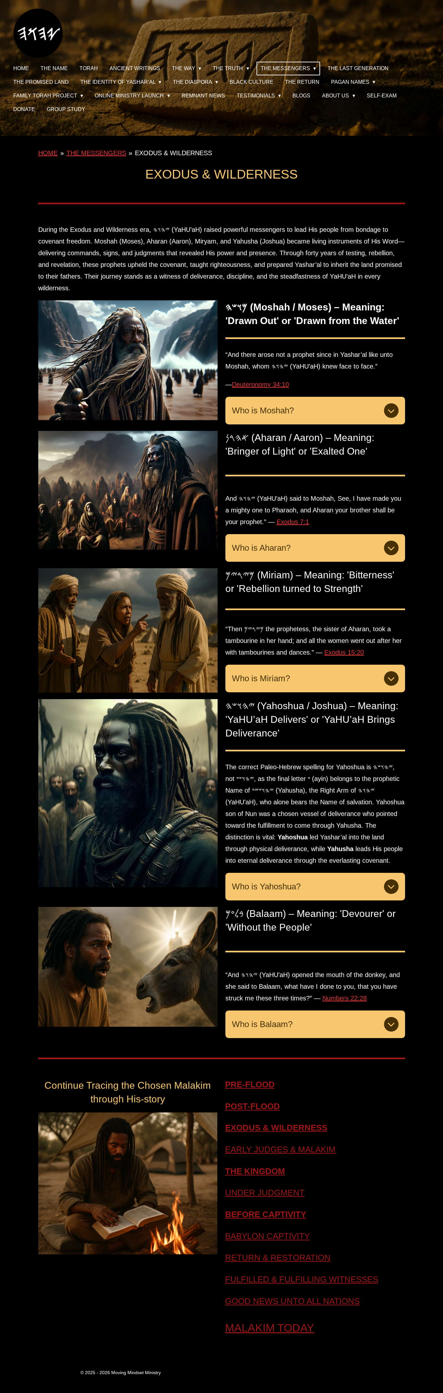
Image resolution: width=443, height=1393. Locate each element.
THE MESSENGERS (96, 153)
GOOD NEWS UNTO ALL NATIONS (292, 1301)
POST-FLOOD (252, 1106)
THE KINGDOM (255, 1171)
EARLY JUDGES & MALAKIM (280, 1149)
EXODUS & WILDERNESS (173, 153)
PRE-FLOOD (250, 1084)
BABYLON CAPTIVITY (267, 1236)
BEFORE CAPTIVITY (265, 1214)
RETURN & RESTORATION (277, 1257)
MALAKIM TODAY (269, 1328)
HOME (48, 153)
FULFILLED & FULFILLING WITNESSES (301, 1279)
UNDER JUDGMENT (265, 1193)
